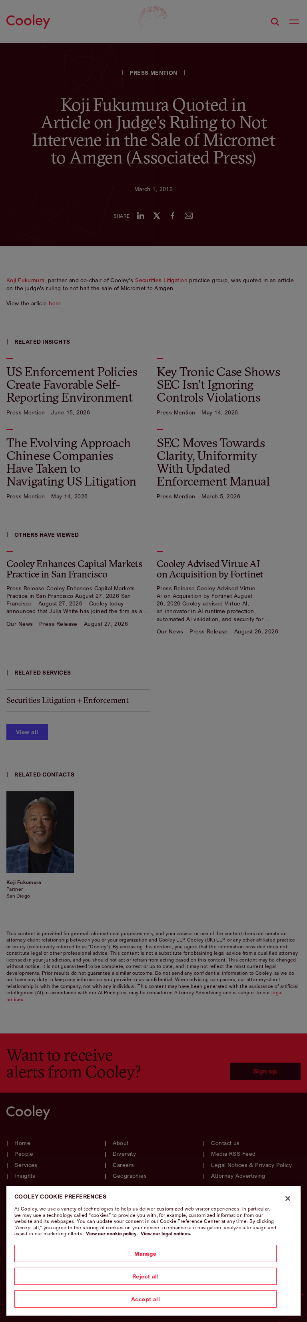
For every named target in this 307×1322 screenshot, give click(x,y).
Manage (145, 1253)
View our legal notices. (166, 1233)
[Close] (288, 1198)
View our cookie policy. (112, 1233)
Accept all (145, 1299)
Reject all (145, 1276)
